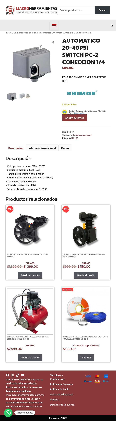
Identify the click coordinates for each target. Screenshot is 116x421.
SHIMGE (74, 138)
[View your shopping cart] (112, 25)
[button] (52, 42)
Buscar (103, 10)
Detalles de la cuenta (62, 405)
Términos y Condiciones (57, 377)
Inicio (9, 32)
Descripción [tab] (15, 148)
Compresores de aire (25, 32)
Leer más (86, 357)
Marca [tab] (65, 148)
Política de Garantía (61, 384)
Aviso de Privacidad (61, 394)
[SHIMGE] (82, 94)
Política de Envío (59, 389)
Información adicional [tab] (42, 148)
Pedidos (55, 399)
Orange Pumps (81, 345)
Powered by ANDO (58, 417)
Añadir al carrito (74, 118)
